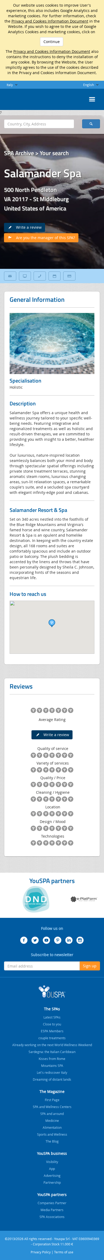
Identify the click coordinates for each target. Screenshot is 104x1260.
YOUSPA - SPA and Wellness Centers (17, 97)
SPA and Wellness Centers (52, 1107)
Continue (51, 41)
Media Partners (52, 1210)
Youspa (52, 991)
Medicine (52, 1120)
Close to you (52, 1024)
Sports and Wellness (52, 1134)
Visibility (52, 1162)
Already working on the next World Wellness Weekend (52, 1045)
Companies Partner (52, 1203)
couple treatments (52, 1038)
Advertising (52, 1175)
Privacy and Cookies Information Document (49, 21)
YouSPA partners (52, 1194)
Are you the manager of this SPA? (44, 237)
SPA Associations (52, 1217)
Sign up (90, 965)
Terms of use (63, 1252)
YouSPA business (52, 1153)
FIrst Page (52, 1100)
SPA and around (52, 1113)
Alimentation (52, 1127)
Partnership (52, 1182)
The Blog (52, 1141)
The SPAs (52, 1008)
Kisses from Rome (52, 1059)
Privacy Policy (41, 1252)
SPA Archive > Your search (36, 153)
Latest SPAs (52, 1017)
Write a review (27, 227)
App (52, 1168)
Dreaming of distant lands (52, 1079)
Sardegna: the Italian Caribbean (52, 1052)
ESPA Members (52, 1031)
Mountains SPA (52, 1065)
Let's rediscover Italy (52, 1072)
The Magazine (52, 1091)
